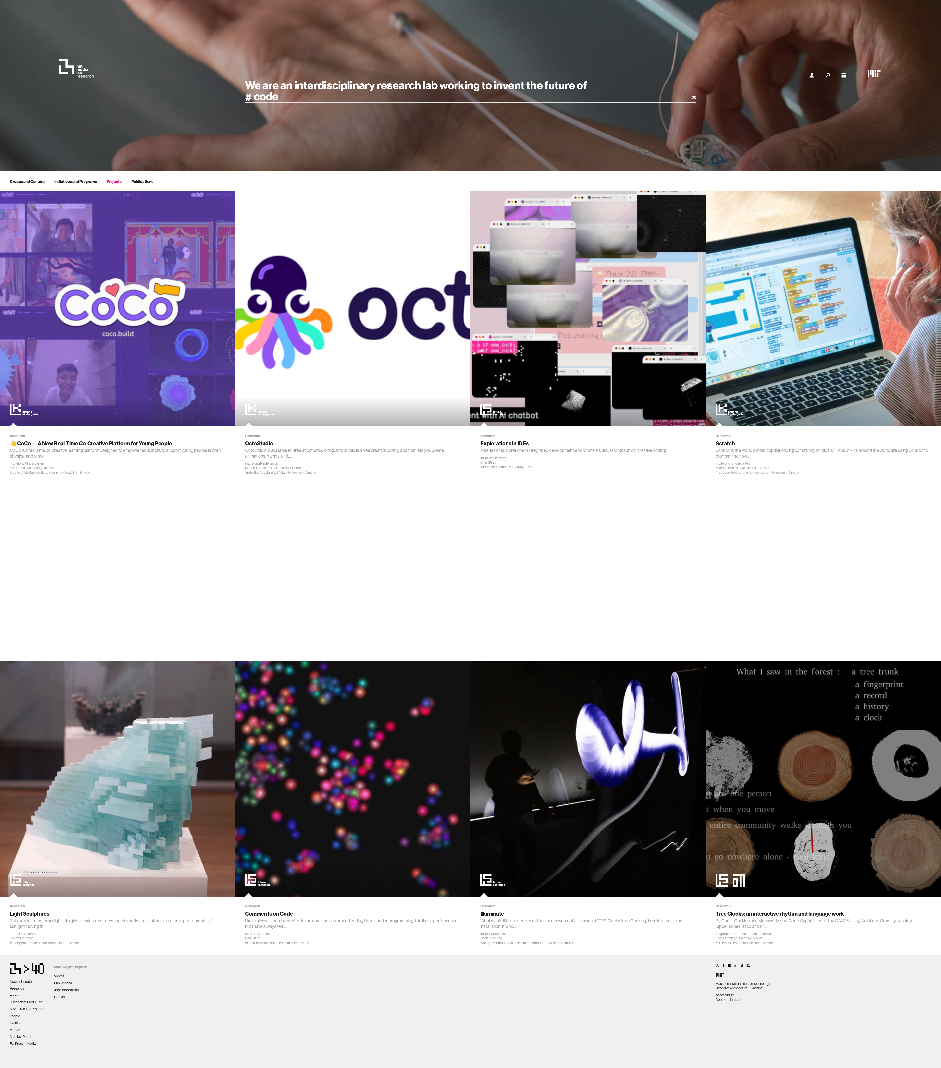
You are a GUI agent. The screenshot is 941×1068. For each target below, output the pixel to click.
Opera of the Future (732, 934)
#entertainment (497, 467)
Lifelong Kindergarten (28, 463)
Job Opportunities (67, 990)
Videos (15, 1030)
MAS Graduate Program (27, 1009)
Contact (60, 997)
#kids (44, 472)
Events (15, 1023)
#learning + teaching (63, 472)
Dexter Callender (22, 938)
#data (274, 943)
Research (17, 988)
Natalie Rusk (278, 468)
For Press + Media (23, 1043)
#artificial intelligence (25, 472)
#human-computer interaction (764, 472)
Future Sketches (495, 458)
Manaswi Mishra (751, 938)
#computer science (746, 943)
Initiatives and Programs (75, 181)
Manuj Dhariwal (44, 468)
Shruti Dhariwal (21, 468)
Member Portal (20, 1036)
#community (288, 943)
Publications (142, 181)
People (15, 1016)
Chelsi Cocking (491, 938)
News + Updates (21, 981)
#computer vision (34, 943)
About (14, 995)
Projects (114, 181)
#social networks (257, 943)
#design (266, 472)
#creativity (516, 467)
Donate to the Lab (728, 999)
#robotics (252, 472)
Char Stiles (488, 462)
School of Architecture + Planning (739, 988)
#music (727, 943)
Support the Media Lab (26, 1002)
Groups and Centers (27, 181)
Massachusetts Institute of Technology (743, 984)
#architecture (56, 943)
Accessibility (725, 995)
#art (483, 467)
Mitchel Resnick (256, 468)
